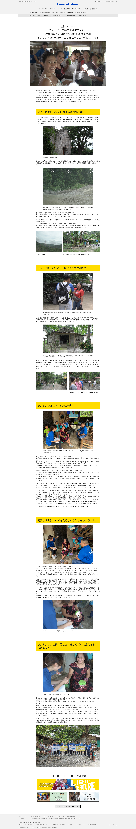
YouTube (28, 822)
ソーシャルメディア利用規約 (52, 824)
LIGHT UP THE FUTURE (48, 816)
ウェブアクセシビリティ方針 (66, 824)
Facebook (21, 822)
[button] (38, 16)
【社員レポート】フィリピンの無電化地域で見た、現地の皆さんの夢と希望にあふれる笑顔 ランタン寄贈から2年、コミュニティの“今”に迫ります (50, 818)
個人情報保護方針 (92, 824)
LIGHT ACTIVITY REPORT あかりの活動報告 (65, 816)
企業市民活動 (38, 816)
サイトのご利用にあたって (38, 824)
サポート (21, 824)
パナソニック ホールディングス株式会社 (27, 1)
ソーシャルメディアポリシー (80, 824)
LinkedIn (37, 822)
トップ (20, 816)
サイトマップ (28, 824)
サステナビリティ (34, 12)
